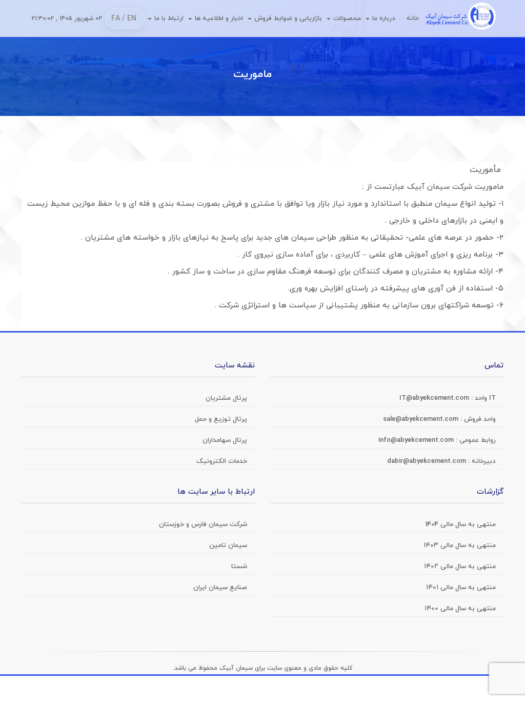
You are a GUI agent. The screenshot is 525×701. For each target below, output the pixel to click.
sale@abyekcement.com (421, 419)
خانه (413, 18)
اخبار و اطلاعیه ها (219, 18)
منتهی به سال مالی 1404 (461, 524)
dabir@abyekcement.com (427, 461)
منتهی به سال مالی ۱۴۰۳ (459, 545)
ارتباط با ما (169, 18)
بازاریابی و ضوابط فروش (288, 18)
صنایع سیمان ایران (220, 587)
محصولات (347, 18)
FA (115, 19)
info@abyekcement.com (417, 440)
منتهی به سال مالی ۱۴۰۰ (460, 608)
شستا (239, 566)
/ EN (129, 19)
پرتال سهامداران (225, 440)
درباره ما (383, 18)
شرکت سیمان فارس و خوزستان (203, 524)
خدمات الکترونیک (221, 461)
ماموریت (252, 74)
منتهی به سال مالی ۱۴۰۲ (460, 566)
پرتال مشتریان (226, 398)
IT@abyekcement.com (435, 398)
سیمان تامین (228, 545)
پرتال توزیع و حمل (221, 419)
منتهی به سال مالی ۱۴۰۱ (461, 587)
